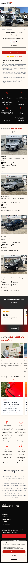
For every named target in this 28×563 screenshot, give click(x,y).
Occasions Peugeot (5, 485)
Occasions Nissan (14, 483)
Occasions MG (24, 481)
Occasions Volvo (14, 488)
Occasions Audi (23, 474)
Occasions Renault (22, 485)
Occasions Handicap (9, 493)
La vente (21, 449)
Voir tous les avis (18, 56)
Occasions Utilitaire (6, 495)
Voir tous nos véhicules (6, 131)
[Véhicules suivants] (17, 132)
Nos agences (9, 29)
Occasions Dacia (21, 476)
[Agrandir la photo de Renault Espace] (24, 177)
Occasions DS (14, 478)
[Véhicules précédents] (14, 132)
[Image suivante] (25, 16)
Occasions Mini (6, 483)
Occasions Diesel (14, 495)
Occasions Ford (6, 480)
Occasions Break (13, 490)
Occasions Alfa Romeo (14, 474)
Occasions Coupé (23, 492)
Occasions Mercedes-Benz (14, 481)
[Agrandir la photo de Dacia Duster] (24, 256)
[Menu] (25, 3)
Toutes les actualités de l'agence (9, 379)
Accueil (3, 29)
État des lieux (7, 425)
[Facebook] (11, 41)
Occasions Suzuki (13, 486)
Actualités (4, 521)
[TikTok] (17, 41)
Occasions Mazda (4, 481)
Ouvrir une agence (6, 519)
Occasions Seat (6, 486)
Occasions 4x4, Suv (23, 488)
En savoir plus (7, 104)
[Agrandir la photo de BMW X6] (24, 217)
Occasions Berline (5, 490)
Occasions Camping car (5, 492)
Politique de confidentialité (19, 548)
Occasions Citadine (15, 492)
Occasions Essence (22, 495)
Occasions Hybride (14, 497)
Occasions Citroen (13, 476)
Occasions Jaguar (21, 480)
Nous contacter (6, 524)
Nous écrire (15, 48)
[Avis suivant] (16, 306)
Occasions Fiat (21, 478)
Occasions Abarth (5, 474)
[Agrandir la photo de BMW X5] (24, 137)
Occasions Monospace (18, 493)
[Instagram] (14, 41)
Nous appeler (14, 45)
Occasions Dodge (7, 478)
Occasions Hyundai (13, 480)
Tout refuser (14, 555)
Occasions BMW (6, 476)
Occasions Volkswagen (5, 488)
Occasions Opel (21, 483)
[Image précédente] (2, 16)
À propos (4, 511)
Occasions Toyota (21, 486)
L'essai (21, 425)
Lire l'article (17, 413)
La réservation (7, 449)
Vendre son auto (15, 52)
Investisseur (5, 516)
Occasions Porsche (14, 485)
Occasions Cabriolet (22, 490)
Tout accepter (14, 551)
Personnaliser (14, 559)
